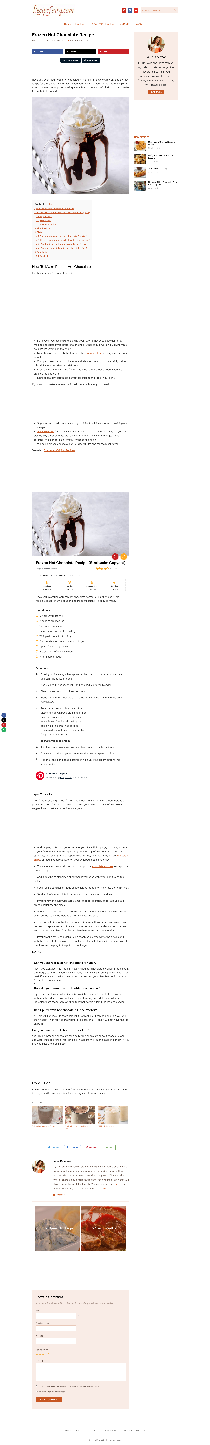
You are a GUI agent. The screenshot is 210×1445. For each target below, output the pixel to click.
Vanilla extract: (45, 431)
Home (67, 24)
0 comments (59, 41)
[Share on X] (3, 720)
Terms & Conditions (134, 1430)
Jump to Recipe (72, 60)
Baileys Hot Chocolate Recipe (43, 1126)
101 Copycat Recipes (102, 24)
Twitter (55, 1147)
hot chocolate (94, 353)
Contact (92, 1430)
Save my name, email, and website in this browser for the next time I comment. (70, 1386)
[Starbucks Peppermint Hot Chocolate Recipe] (80, 1115)
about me (100, 1188)
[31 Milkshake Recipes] (113, 1115)
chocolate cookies (102, 866)
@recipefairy (65, 777)
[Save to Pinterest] (3, 724)
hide (50, 204)
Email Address (42, 1323)
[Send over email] (3, 729)
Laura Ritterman (83, 41)
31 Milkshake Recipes (106, 1126)
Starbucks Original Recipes (59, 450)
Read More (156, 92)
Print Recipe (92, 60)
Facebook (74, 1147)
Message (40, 1360)
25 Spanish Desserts (157, 168)
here (117, 1184)
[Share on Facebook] (3, 715)
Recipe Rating (42, 1349)
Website (39, 1336)
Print (111, 1147)
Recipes (79, 24)
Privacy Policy (111, 1430)
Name (38, 1310)
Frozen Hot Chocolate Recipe (63, 34)
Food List (124, 24)
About (140, 24)
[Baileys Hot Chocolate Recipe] (47, 1115)
